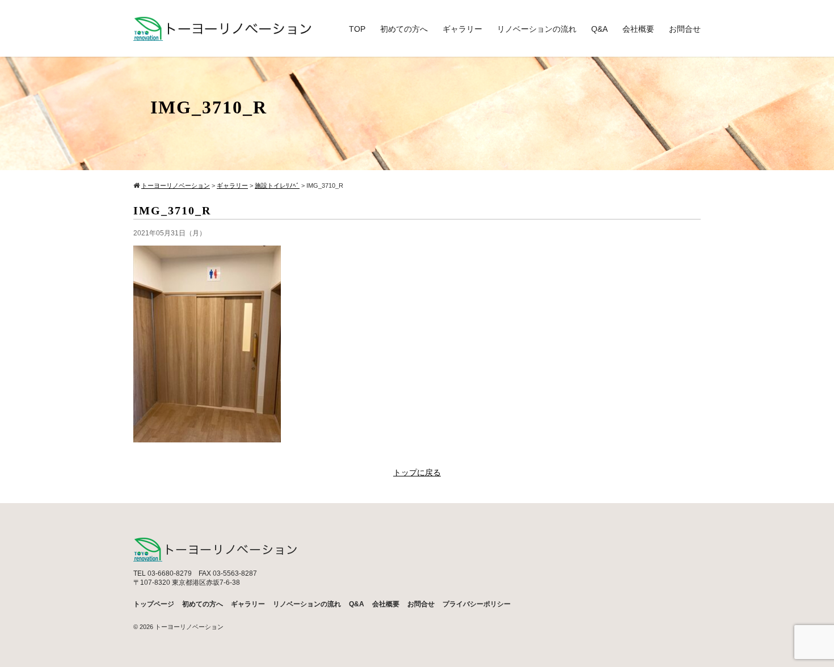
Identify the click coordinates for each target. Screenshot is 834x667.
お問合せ (685, 28)
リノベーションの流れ (536, 28)
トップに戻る (417, 472)
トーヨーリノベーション (189, 626)
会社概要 (638, 28)
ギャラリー (462, 28)
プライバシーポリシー (477, 604)
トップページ (153, 604)
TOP (357, 28)
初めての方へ (404, 28)
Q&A (599, 28)
